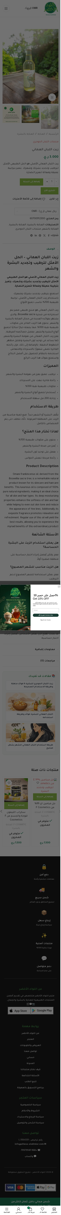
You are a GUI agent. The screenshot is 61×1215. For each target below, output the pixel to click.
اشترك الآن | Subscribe (45, 615)
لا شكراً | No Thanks (46, 619)
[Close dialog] (59, 586)
